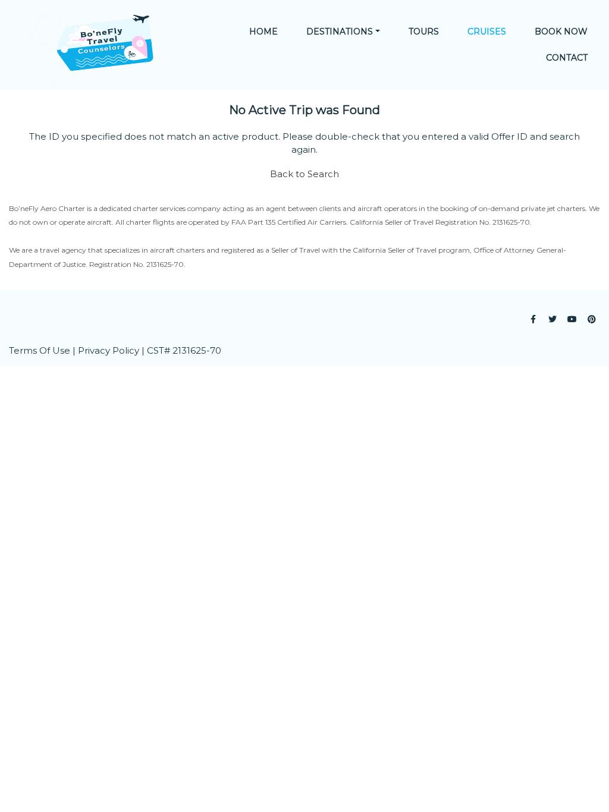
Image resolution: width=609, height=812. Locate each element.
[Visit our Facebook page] (533, 319)
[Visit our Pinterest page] (591, 319)
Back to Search (304, 174)
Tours (424, 31)
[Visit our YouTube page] (572, 319)
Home (263, 31)
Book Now (561, 31)
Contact (567, 57)
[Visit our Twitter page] (552, 319)
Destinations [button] (339, 31)
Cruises (486, 31)
